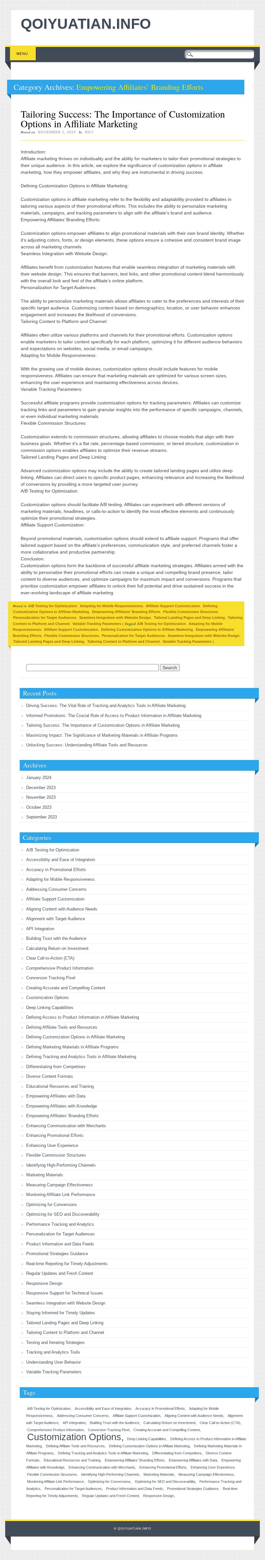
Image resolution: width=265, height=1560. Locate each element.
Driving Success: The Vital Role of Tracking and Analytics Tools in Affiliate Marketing (106, 705)
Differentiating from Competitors (56, 1066)
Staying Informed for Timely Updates (60, 1312)
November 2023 (41, 797)
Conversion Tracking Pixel (50, 977)
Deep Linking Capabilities (49, 1007)
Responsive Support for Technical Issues (64, 1293)
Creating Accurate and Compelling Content (65, 987)
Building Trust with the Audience (56, 938)
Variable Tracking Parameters (96, 624)
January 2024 (38, 777)
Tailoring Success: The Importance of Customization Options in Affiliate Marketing (123, 118)
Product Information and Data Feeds (60, 1244)
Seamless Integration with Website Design (115, 617)
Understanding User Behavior (53, 1362)
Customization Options (47, 997)
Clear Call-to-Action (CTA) (50, 958)
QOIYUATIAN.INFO (86, 24)
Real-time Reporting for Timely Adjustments (67, 1263)
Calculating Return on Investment (57, 948)
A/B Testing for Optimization (52, 606)
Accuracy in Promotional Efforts (56, 869)
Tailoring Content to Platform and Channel (123, 641)
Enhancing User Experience (52, 1145)
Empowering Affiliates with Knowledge (61, 1106)
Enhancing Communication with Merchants (66, 1125)
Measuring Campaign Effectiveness (59, 1184)
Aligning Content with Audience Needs (61, 909)
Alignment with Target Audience (55, 918)
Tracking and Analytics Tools (53, 1352)
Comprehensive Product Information (59, 968)
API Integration (40, 928)
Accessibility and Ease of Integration (60, 859)
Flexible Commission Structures (190, 612)
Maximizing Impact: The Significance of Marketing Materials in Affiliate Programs (102, 735)
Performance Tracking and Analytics (60, 1224)
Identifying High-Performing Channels (61, 1165)
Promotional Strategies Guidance (57, 1253)
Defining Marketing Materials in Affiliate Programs (72, 1047)
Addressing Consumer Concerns (56, 889)
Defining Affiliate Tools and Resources (61, 1027)
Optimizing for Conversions (51, 1204)
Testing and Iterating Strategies (55, 1342)
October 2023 (38, 807)
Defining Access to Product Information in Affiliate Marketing (82, 1017)
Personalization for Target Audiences (44, 617)
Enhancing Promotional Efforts (54, 1135)
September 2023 (41, 817)
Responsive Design (44, 1283)
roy (89, 132)
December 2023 (41, 787)
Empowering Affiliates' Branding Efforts (126, 612)
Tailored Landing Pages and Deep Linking (189, 617)
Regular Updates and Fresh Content (59, 1273)
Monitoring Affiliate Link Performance (60, 1194)
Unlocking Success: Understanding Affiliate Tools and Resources (87, 745)
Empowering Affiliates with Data (55, 1096)
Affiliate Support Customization (173, 606)
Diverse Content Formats (49, 1076)
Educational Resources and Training (60, 1086)
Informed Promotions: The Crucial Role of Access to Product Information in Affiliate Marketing (113, 715)
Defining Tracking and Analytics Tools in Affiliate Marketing (81, 1056)
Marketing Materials (44, 1174)
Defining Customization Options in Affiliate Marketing (147, 629)
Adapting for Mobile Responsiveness (111, 606)
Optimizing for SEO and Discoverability (63, 1214)
